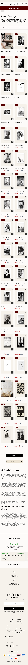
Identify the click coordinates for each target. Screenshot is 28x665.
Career (11, 623)
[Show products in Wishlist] (23, 3)
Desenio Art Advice (19, 617)
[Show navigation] (2, 3)
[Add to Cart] (12, 48)
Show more (14, 455)
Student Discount (9, 634)
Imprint (11, 621)
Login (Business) (9, 642)
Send (14, 608)
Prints (6, 10)
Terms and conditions (19, 623)
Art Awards (10, 640)
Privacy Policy (12, 611)
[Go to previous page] (7, 461)
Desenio (18, 661)
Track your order (18, 621)
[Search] (4, 3)
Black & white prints (13, 10)
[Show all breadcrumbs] (2, 11)
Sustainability (10, 625)
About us (11, 617)
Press (12, 619)
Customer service (19, 619)
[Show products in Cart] (26, 3)
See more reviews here (14, 564)
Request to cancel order (20, 630)
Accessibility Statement (8, 628)
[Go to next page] (21, 461)
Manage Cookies (18, 632)
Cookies (16, 625)
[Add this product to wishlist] (12, 34)
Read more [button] (3, 23)
